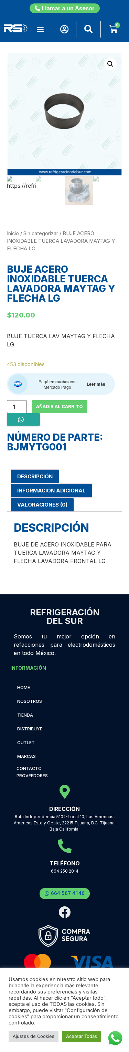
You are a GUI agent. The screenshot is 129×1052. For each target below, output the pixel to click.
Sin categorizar (40, 233)
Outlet (26, 742)
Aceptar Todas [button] (81, 1036)
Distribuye (29, 728)
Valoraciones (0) (42, 504)
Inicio (13, 233)
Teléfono (65, 863)
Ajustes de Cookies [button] (33, 1036)
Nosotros (29, 701)
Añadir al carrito (59, 406)
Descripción (35, 476)
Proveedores (32, 775)
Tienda (25, 715)
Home (23, 687)
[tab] (35, 476)
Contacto (29, 768)
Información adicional (51, 490)
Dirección (64, 808)
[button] (40, 29)
